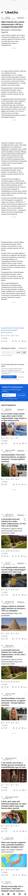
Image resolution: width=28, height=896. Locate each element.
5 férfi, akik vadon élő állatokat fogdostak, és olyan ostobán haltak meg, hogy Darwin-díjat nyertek (13, 804)
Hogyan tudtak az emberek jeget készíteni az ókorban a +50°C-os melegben (13, 608)
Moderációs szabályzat (6, 355)
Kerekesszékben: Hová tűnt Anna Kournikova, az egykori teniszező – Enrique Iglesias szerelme (13, 458)
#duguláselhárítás (6, 328)
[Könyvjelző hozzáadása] (16, 341)
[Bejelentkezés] (25, 894)
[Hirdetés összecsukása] (14, 10)
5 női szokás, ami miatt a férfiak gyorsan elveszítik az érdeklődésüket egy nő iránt (13, 764)
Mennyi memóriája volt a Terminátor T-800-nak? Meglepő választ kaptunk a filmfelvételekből (12, 889)
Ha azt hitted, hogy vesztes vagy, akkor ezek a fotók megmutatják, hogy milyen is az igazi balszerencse (14, 417)
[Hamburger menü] (2, 12)
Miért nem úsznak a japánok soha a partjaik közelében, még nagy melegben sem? (13, 844)
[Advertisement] (14, 59)
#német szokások (6, 332)
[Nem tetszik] (6, 341)
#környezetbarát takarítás (9, 330)
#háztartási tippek (18, 328)
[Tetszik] (2, 341)
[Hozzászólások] (14, 443)
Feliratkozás (21, 395)
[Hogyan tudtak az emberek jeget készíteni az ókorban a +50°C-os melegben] (14, 624)
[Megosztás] (19, 341)
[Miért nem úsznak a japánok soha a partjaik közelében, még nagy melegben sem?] (14, 860)
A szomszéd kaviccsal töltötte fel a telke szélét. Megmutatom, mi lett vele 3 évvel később (13, 522)
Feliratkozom (21, 409)
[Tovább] (26, 18)
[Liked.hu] (11, 12)
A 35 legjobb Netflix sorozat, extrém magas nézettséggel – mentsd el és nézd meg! (14, 569)
